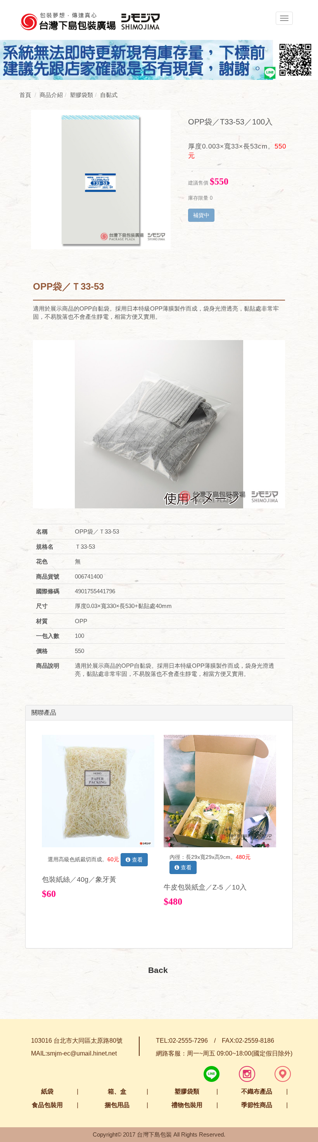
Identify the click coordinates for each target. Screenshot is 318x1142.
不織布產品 (256, 1091)
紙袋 (47, 1091)
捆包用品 (117, 1105)
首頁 (25, 95)
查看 (136, 860)
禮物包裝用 (186, 1105)
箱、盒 (117, 1091)
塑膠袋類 (187, 1091)
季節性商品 (256, 1105)
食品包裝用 (47, 1105)
